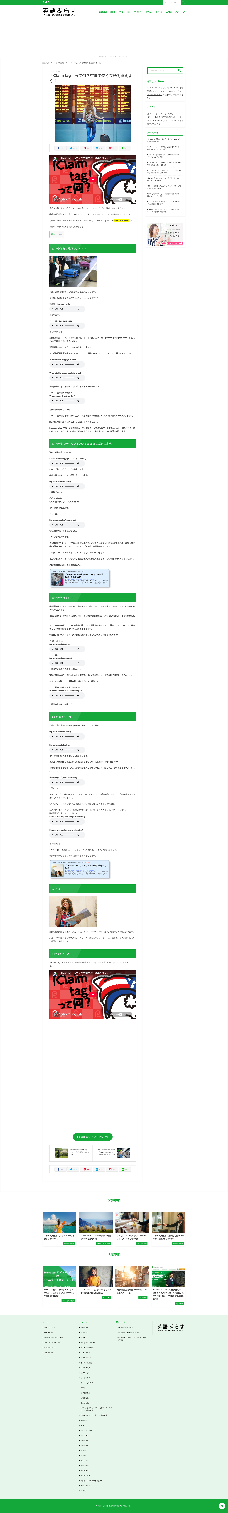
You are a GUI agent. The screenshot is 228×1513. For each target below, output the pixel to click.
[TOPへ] (222, 1506)
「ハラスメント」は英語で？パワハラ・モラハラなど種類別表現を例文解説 (164, 171)
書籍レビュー (85, 1486)
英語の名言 (85, 1460)
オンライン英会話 (87, 1348)
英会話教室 (85, 1327)
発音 (128, 12)
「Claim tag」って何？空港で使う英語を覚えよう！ (86, 63)
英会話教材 (85, 1445)
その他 (83, 1491)
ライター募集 (49, 1332)
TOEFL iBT (84, 1332)
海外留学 (84, 1420)
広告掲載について (50, 1348)
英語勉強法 (103, 12)
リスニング (137, 12)
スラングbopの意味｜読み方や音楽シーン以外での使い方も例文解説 (163, 156)
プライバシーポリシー (52, 1343)
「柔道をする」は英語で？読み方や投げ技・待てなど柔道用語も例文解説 (164, 164)
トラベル (159, 12)
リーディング (85, 1378)
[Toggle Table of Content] (59, 234)
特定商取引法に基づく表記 (53, 1337)
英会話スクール (86, 1430)
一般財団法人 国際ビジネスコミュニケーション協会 (132, 1338)
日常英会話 (148, 12)
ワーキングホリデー (88, 1383)
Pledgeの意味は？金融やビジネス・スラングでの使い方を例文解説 (164, 187)
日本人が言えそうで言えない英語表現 (94, 1415)
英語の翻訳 (85, 1465)
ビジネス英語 (85, 1368)
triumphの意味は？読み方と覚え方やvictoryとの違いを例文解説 (163, 140)
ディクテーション (87, 1358)
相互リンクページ (154, 94)
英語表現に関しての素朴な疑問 (91, 1481)
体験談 (83, 1388)
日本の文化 (85, 1403)
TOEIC (83, 1337)
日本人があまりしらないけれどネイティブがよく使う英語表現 (96, 1409)
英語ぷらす (46, 63)
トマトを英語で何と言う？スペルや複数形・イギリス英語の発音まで (164, 203)
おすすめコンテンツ (88, 1343)
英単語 (121, 12)
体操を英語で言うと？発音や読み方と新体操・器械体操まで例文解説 (164, 195)
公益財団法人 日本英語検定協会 (128, 1332)
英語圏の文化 (85, 1476)
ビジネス (169, 12)
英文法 (112, 12)
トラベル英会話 (59, 63)
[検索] (179, 71)
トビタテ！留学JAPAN (125, 1327)
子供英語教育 (85, 1393)
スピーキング (180, 12)
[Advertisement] (114, 37)
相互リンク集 (49, 1353)
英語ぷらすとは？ (50, 1327)
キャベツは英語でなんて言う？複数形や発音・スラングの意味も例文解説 (164, 210)
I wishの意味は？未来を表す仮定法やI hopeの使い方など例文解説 (163, 179)
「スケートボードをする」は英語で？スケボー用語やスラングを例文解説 (164, 148)
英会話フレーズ (86, 1435)
